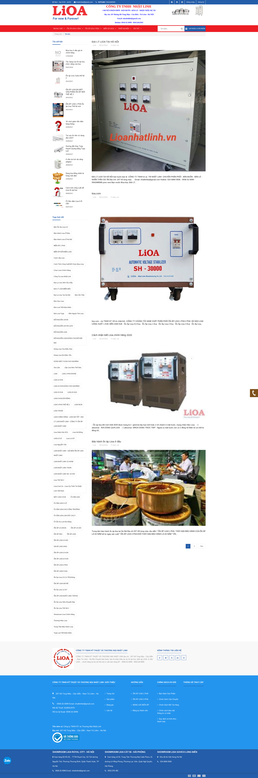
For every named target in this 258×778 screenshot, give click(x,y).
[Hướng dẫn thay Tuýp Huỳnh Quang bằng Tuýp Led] (58, 149)
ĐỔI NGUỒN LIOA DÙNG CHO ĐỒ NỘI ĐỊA (68, 340)
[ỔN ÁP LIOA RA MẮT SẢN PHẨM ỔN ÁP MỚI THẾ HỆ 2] (58, 94)
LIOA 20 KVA (72, 392)
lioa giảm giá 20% (61, 432)
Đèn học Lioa (59, 301)
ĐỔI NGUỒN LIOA (60, 332)
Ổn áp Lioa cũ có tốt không (64, 577)
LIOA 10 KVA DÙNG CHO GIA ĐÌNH (67, 386)
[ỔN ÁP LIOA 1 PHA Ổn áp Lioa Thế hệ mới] (58, 110)
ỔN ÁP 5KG (58, 534)
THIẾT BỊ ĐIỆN (123, 29)
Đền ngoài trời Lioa (76, 314)
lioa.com (96, 193)
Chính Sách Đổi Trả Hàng (168, 705)
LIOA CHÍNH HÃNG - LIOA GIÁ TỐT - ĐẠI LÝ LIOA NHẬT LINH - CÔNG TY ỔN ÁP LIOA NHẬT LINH (68, 421)
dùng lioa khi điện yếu (62, 355)
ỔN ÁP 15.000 (76, 528)
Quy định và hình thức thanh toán (166, 720)
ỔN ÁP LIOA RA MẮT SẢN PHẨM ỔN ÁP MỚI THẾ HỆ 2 (75, 92)
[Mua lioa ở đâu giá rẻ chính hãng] (58, 53)
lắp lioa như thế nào (72, 368)
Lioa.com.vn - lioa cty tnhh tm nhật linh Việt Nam (67, 488)
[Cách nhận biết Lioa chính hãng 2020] (149, 381)
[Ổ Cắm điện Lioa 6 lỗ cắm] (58, 204)
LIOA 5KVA (78, 405)
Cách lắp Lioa (59, 258)
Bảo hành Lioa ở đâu (62, 233)
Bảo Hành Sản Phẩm (166, 694)
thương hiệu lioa (60, 621)
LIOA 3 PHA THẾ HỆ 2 (62, 405)
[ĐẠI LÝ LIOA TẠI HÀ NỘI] (149, 111)
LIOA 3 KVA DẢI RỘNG (62, 398)
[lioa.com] (149, 259)
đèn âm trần (80, 295)
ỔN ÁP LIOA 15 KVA (61, 553)
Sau (201, 546)
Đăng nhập (191, 2)
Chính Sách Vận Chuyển (168, 699)
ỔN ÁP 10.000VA (60, 528)
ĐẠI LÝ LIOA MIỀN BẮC (62, 289)
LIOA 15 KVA (58, 392)
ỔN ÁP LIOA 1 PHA (74, 29)
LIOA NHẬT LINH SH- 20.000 (64, 474)
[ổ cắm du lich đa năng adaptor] (58, 163)
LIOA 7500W (58, 411)
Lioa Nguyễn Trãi (60, 445)
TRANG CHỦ (58, 29)
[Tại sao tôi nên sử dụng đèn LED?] (58, 138)
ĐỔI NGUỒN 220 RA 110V (63, 326)
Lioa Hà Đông (78, 432)
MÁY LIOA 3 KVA (60, 497)
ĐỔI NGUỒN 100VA (61, 320)
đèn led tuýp (59, 314)
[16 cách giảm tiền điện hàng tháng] (58, 126)
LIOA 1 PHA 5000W (69, 374)
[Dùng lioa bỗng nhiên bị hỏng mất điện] (58, 178)
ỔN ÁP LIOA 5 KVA (60, 571)
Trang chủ (109, 694)
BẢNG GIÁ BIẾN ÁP (140, 705)
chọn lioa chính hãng (62, 270)
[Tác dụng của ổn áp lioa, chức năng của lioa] (58, 66)
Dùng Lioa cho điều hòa (63, 349)
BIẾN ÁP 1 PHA (59, 246)
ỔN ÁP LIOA (71, 534)
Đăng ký (201, 2)
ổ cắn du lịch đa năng (62, 522)
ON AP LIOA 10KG (60, 546)
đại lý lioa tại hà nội (62, 295)
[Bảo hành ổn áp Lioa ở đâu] (149, 488)
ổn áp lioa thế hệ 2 (61, 608)
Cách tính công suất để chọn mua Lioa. (69, 264)
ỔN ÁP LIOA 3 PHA (92, 29)
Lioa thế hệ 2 (59, 480)
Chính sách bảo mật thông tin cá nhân (166, 712)
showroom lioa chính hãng (64, 614)
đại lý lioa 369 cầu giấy (63, 283)
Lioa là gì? (70, 438)
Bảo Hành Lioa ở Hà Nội (63, 239)
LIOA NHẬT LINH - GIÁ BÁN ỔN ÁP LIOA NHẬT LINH (68, 453)
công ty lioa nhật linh (62, 276)
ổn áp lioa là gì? (60, 590)
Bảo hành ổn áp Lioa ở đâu (106, 441)
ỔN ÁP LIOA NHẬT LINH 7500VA (66, 596)
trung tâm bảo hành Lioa (63, 627)
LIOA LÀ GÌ (58, 438)
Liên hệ (108, 711)
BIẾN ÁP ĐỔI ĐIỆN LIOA (63, 252)
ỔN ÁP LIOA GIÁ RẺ (61, 583)
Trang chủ (59, 34)
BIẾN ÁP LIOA (108, 29)
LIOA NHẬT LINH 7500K (62, 468)
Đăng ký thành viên (140, 711)
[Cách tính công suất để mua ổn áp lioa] (58, 192)
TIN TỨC (136, 29)
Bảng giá (109, 705)
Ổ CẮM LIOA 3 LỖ (60, 503)
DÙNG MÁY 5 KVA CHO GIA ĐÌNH (66, 361)
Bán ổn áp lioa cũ (61, 227)
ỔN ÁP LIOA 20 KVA (61, 559)
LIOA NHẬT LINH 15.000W (63, 462)
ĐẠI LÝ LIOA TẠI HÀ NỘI (105, 41)
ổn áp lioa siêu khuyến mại (64, 602)
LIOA (55, 374)
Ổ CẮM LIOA (75, 497)
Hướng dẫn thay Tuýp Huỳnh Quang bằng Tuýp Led (75, 148)
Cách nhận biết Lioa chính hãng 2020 (112, 335)
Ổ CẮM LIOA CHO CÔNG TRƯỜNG (67, 509)
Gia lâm (57, 368)
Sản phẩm (109, 699)
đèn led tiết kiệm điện (62, 307)
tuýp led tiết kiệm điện (63, 633)
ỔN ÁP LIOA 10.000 (61, 540)
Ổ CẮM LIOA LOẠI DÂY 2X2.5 (64, 516)
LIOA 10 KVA (58, 380)
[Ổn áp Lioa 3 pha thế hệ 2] (58, 80)
